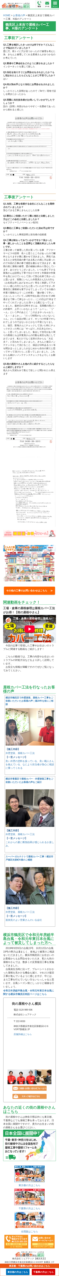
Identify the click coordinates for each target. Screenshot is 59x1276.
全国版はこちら (29, 1231)
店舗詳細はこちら (23, 1034)
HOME (6, 15)
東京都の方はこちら (29, 1185)
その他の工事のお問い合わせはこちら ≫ (29, 590)
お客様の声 (19, 15)
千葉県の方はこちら (29, 1208)
